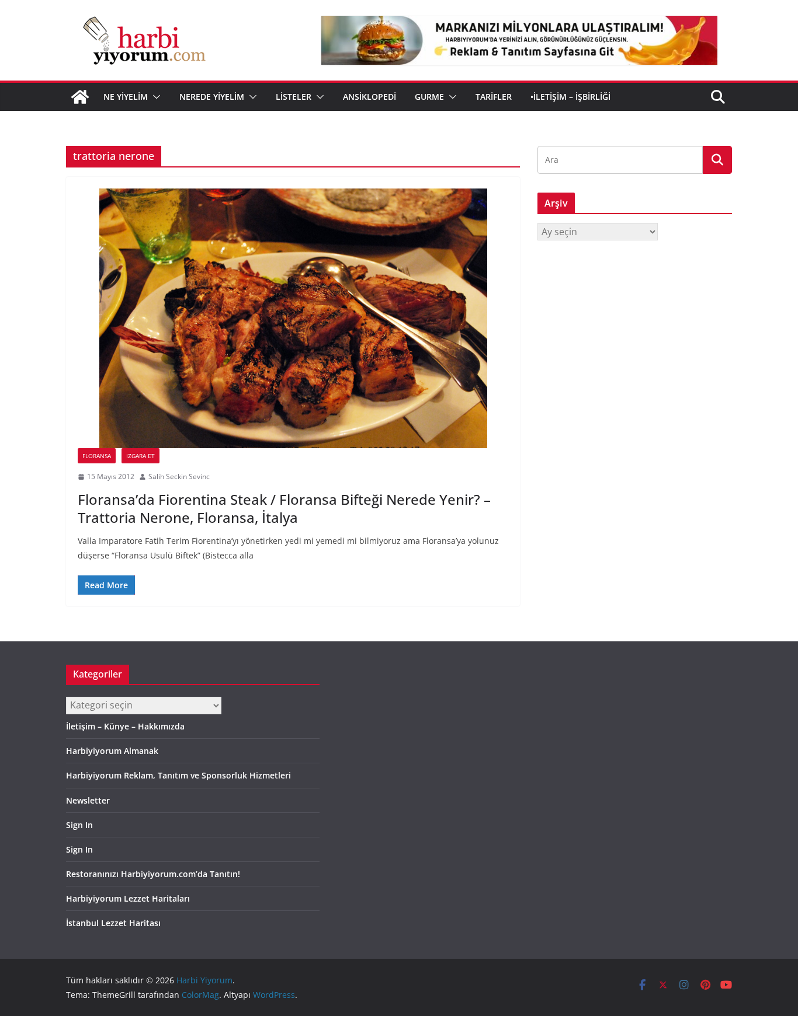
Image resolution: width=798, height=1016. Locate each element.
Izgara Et (140, 456)
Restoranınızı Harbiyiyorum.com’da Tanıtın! (153, 873)
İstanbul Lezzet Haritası (113, 922)
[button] (154, 97)
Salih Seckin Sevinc (179, 476)
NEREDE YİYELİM (211, 96)
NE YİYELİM (125, 96)
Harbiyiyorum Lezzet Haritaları (128, 898)
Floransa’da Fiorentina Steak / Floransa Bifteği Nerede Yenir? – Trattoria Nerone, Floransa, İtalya (284, 508)
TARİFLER (494, 96)
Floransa (96, 456)
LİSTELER (293, 96)
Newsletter (88, 800)
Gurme (429, 96)
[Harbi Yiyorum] (80, 97)
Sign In (79, 824)
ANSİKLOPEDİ (369, 96)
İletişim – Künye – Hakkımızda (125, 726)
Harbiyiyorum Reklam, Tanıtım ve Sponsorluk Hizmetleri (178, 775)
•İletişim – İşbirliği (570, 96)
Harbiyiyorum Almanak (112, 750)
